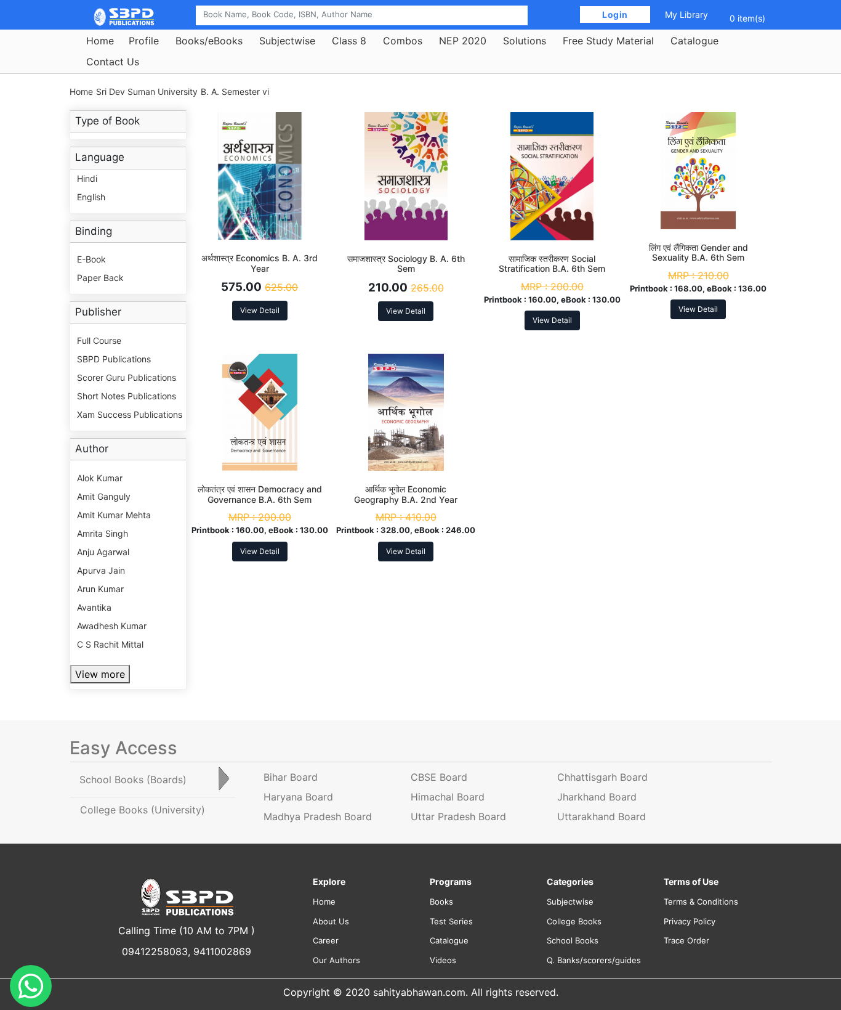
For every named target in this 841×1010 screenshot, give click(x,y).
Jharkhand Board (597, 797)
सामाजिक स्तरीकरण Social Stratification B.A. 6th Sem (552, 263)
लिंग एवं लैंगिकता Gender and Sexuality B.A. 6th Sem (698, 252)
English (91, 197)
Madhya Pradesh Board (318, 816)
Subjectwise (287, 40)
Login (615, 14)
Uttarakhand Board (601, 816)
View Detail (260, 310)
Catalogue (694, 40)
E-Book (91, 259)
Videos (443, 960)
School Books (572, 940)
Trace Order (686, 940)
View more (100, 674)
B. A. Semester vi (235, 91)
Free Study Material (608, 40)
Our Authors (336, 960)
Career (326, 940)
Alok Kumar (100, 478)
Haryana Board (298, 797)
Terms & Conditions (701, 901)
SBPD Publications (114, 359)
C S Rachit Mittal (110, 644)
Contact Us (112, 61)
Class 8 (349, 40)
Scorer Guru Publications (126, 377)
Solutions (524, 40)
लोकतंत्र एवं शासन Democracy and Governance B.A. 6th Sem (260, 494)
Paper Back (100, 277)
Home (100, 40)
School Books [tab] (133, 779)
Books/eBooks (209, 40)
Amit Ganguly (104, 496)
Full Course (99, 340)
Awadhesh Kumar (112, 626)
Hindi (87, 178)
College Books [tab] (142, 810)
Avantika (94, 607)
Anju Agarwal (103, 552)
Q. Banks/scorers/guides (594, 960)
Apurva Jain (101, 570)
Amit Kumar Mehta (114, 515)
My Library (686, 14)
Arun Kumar (100, 589)
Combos (402, 40)
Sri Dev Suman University (147, 91)
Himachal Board (448, 797)
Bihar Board (291, 777)
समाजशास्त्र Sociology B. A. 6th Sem (406, 263)
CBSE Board (439, 777)
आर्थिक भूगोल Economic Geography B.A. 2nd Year (405, 494)
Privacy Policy (689, 921)
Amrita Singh (102, 533)
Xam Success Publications (129, 414)
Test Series (451, 921)
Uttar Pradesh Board (458, 816)
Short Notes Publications (126, 396)
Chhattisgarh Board (602, 777)
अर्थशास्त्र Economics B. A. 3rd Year (259, 263)
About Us (331, 921)
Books (441, 901)
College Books (574, 921)
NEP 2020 (462, 40)
